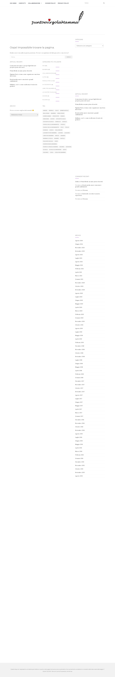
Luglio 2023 (78, 258)
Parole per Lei (47, 80)
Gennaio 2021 (79, 279)
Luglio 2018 (78, 360)
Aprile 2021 (78, 272)
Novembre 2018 (80, 349)
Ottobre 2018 (79, 353)
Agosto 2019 (79, 328)
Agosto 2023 (79, 254)
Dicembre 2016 (79, 420)
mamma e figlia (48, 138)
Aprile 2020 (78, 307)
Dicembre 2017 (79, 381)
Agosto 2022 (79, 261)
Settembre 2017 (80, 391)
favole (63, 124)
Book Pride (61, 113)
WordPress (69, 671)
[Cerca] (104, 3)
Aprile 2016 (78, 448)
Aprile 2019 (78, 339)
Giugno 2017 (79, 402)
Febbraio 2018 (79, 374)
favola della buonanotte (51, 124)
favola (64, 121)
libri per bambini (48, 135)
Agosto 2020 (79, 293)
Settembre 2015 (80, 472)
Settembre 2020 (80, 290)
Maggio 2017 (79, 406)
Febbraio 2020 (79, 314)
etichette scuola (48, 121)
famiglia (58, 121)
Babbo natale (64, 110)
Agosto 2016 (79, 434)
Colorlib (58, 671)
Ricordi (45, 99)
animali (51, 110)
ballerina (46, 113)
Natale (63, 138)
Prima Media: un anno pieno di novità (21, 71)
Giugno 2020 (79, 300)
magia (57, 135)
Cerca (69, 57)
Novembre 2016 (80, 423)
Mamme (44, 96)
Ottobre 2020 (79, 286)
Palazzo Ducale (48, 141)
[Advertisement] (90, 63)
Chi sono (13, 3)
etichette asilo (60, 118)
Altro (44, 77)
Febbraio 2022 (79, 269)
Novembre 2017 (79, 384)
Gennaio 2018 (79, 377)
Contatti (22, 3)
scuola (45, 149)
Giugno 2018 (79, 363)
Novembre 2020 (80, 283)
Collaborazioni (34, 3)
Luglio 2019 (78, 332)
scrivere (68, 146)
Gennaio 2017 (79, 416)
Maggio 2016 (79, 444)
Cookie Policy (50, 3)
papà (56, 141)
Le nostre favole (48, 92)
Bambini (45, 69)
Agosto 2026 (79, 240)
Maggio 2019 (79, 335)
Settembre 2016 (80, 430)
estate (52, 118)
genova (45, 130)
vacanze (45, 152)
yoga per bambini (60, 152)
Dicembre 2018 (79, 346)
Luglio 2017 (78, 398)
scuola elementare (55, 149)
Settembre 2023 (80, 251)
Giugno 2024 (79, 244)
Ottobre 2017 (79, 388)
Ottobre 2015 (79, 469)
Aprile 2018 (78, 370)
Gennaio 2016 (79, 458)
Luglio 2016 (78, 437)
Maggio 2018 (79, 367)
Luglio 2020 (78, 297)
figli (62, 127)
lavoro (60, 132)
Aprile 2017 (78, 409)
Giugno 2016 (79, 441)
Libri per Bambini (48, 88)
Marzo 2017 (78, 413)
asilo (56, 110)
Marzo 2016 (78, 451)
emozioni (46, 118)
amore (45, 110)
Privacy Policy (63, 3)
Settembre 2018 (80, 356)
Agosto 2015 (79, 476)
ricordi (62, 146)
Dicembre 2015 (79, 462)
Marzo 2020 (78, 311)
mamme (56, 138)
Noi (43, 65)
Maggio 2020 (79, 304)
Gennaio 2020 (79, 318)
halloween (58, 130)
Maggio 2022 (79, 265)
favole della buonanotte (51, 127)
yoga (51, 152)
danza (62, 116)
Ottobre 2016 (79, 427)
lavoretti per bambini (50, 132)
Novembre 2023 (80, 247)
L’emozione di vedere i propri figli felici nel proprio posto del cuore (23, 66)
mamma (63, 135)
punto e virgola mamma (50, 146)
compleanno (47, 116)
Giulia (77, 181)
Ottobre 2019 (79, 325)
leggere (67, 132)
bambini (53, 113)
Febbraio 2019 (79, 342)
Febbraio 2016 (79, 455)
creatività (56, 116)
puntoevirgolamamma (50, 144)
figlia (67, 127)
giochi (51, 130)
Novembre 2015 (80, 465)
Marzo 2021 (78, 276)
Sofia (64, 149)
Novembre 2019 (80, 321)
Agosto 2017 (79, 395)
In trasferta (46, 84)
